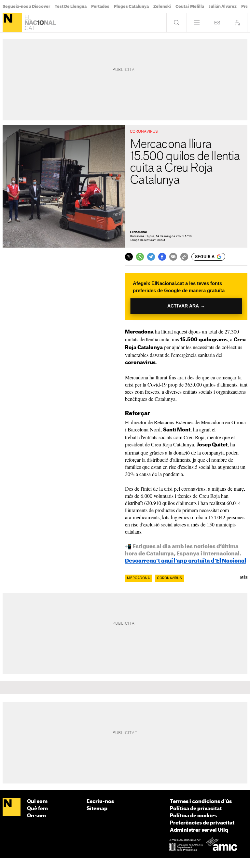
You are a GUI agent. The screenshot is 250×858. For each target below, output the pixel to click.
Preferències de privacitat (202, 823)
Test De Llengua (71, 6)
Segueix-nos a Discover (26, 6)
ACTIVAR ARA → (186, 306)
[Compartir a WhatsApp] (140, 257)
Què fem (37, 808)
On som (36, 815)
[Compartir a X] (129, 257)
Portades (100, 6)
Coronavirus (169, 578)
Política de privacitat (196, 808)
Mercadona (138, 578)
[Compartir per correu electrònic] (173, 257)
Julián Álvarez (223, 6)
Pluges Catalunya (131, 6)
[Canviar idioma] (217, 22)
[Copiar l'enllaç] (184, 257)
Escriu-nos (100, 801)
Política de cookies (193, 815)
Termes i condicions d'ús (201, 801)
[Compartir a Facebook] (162, 257)
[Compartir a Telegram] (151, 257)
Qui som (37, 801)
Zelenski (162, 6)
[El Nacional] (12, 22)
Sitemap (97, 808)
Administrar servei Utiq (199, 830)
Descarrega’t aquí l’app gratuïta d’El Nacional (185, 561)
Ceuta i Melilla (189, 6)
